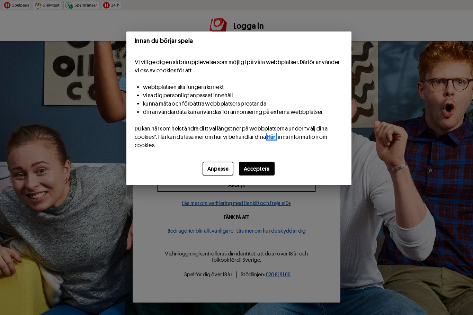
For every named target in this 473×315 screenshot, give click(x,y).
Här (271, 137)
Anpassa (218, 168)
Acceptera (257, 168)
